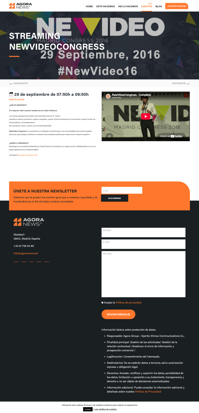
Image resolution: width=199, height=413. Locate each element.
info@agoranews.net (26, 253)
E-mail (105, 190)
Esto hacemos (105, 6)
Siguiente (20, 83)
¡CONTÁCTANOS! (176, 6)
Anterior (179, 83)
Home (89, 6)
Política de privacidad (128, 302)
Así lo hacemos (128, 6)
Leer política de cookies (105, 409)
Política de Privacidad (148, 391)
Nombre (107, 230)
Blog (159, 6)
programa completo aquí (28, 155)
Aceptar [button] (88, 409)
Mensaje (107, 253)
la (122, 302)
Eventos (146, 6)
